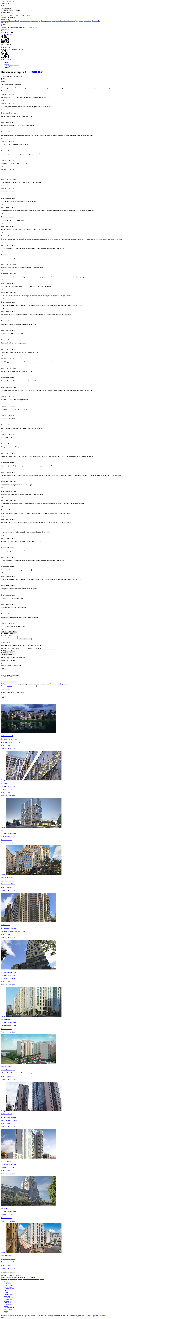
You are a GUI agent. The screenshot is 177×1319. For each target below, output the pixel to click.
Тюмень (94, 21)
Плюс (5, 635)
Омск (66, 21)
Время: (3, 652)
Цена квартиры (5, 12)
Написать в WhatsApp (7, 59)
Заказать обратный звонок (8, 682)
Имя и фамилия (6, 648)
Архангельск (5, 21)
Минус (11, 635)
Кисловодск (36, 21)
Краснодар (44, 21)
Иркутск (21, 21)
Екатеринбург (13, 21)
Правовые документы (15, 1279)
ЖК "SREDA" (34, 72)
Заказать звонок (6, 46)
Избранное (4, 22)
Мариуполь (51, 21)
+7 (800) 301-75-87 (6, 34)
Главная (6, 1282)
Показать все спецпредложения (11, 1275)
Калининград (28, 21)
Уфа (98, 21)
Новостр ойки (8, 1285)
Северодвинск (83, 21)
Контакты (4, 1279)
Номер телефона (33, 648)
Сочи (89, 21)
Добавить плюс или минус (8, 631)
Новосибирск (59, 21)
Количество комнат (7, 10)
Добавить (21, 639)
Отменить (28, 639)
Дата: (2, 650)
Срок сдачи (4, 16)
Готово (3, 668)
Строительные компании (31, 1279)
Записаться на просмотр (8, 654)
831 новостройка (6, 8)
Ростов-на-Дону (73, 21)
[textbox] (8, 2)
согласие (9, 684)
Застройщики (8, 1287)
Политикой (102, 1315)
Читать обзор (5, 91)
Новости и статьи (9, 1288)
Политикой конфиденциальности (60, 684)
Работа (42, 1279)
